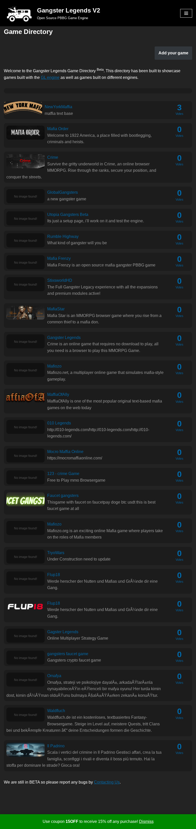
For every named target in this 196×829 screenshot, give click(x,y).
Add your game (173, 53)
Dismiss (146, 821)
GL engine (50, 77)
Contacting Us (107, 782)
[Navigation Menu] (186, 13)
